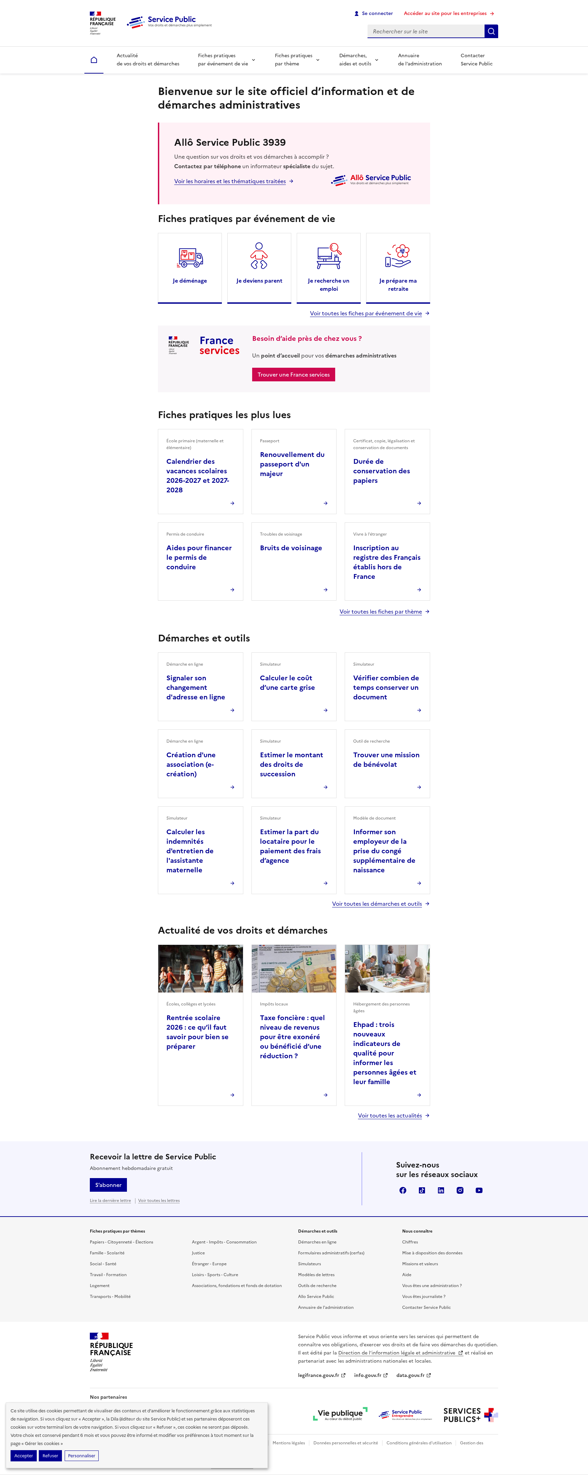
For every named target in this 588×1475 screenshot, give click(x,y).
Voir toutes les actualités (390, 1115)
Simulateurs (309, 1264)
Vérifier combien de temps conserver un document (386, 687)
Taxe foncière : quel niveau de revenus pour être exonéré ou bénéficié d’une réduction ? (292, 1037)
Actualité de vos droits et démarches (148, 59)
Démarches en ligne (317, 1242)
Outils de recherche (317, 1286)
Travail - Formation (108, 1275)
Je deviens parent (259, 280)
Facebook (403, 1190)
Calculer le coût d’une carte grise (287, 683)
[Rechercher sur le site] (491, 31)
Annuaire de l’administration (420, 59)
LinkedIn (441, 1190)
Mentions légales (289, 1443)
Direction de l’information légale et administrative (397, 1353)
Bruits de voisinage (291, 548)
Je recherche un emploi (328, 284)
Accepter (23, 1456)
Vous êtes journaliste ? (423, 1297)
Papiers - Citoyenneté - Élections (121, 1242)
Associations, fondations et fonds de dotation (237, 1286)
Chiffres (410, 1242)
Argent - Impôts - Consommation (224, 1242)
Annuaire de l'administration (326, 1307)
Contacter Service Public (477, 59)
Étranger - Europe (209, 1264)
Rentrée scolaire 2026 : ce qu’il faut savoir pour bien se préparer (197, 1032)
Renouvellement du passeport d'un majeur (292, 464)
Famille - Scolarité (107, 1253)
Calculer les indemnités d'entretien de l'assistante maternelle (190, 851)
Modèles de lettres (316, 1275)
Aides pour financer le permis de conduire (199, 557)
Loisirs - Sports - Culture (215, 1275)
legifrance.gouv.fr (318, 1375)
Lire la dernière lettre (110, 1201)
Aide (406, 1275)
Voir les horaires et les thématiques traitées (230, 181)
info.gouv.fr (367, 1375)
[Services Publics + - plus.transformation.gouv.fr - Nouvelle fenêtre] (471, 1415)
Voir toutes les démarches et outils (377, 904)
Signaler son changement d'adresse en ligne (195, 687)
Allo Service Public (316, 1297)
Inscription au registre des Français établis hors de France (387, 562)
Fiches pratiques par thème (293, 59)
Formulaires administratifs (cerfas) (331, 1253)
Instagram (460, 1190)
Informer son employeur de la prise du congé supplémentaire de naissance (384, 851)
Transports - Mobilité (110, 1297)
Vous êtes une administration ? (432, 1286)
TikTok (422, 1190)
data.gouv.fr (410, 1375)
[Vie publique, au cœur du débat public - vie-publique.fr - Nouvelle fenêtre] (340, 1415)
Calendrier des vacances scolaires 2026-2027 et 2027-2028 (197, 475)
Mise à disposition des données (432, 1253)
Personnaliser (81, 1456)
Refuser (50, 1456)
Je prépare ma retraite (398, 284)
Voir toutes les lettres (159, 1201)
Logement (100, 1286)
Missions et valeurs (420, 1264)
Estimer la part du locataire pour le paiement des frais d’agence (290, 846)
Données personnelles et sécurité (345, 1443)
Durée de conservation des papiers (381, 471)
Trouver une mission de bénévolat (386, 760)
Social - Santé (103, 1264)
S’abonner (108, 1185)
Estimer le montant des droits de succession (291, 764)
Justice (198, 1253)
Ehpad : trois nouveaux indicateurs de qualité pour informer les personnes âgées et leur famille (384, 1053)
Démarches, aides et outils (355, 59)
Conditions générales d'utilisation (419, 1443)
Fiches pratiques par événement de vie (223, 59)
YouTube (479, 1190)
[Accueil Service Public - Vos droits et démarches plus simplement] (171, 29)
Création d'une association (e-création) (191, 764)
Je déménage (190, 280)
